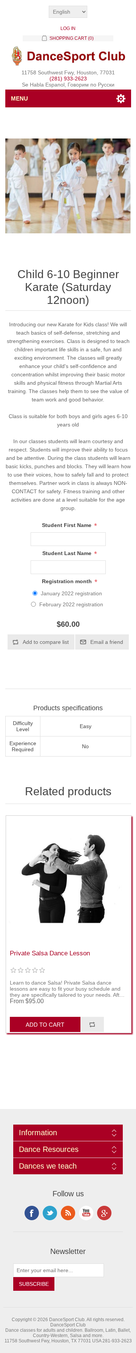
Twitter (50, 1213)
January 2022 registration (71, 593)
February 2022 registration (71, 604)
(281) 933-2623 (68, 79)
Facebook (32, 1213)
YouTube (86, 1213)
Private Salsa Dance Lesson (50, 953)
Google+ (104, 1213)
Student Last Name (67, 554)
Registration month (67, 582)
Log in (68, 28)
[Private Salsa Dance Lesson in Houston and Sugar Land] (68, 879)
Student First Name (67, 525)
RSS (68, 1213)
